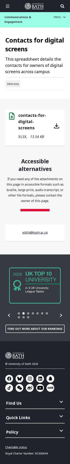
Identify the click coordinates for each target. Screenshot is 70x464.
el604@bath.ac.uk (35, 232)
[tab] (19, 313)
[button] (9, 315)
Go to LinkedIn (40, 379)
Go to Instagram (30, 379)
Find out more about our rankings (35, 329)
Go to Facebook (9, 379)
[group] (35, 286)
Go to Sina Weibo (30, 388)
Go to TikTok (9, 388)
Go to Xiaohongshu (50, 388)
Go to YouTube (40, 388)
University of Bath (35, 6)
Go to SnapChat (50, 379)
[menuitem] (35, 402)
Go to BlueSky (19, 379)
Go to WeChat (19, 388)
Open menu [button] (8, 6)
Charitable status (16, 447)
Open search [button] (62, 6)
